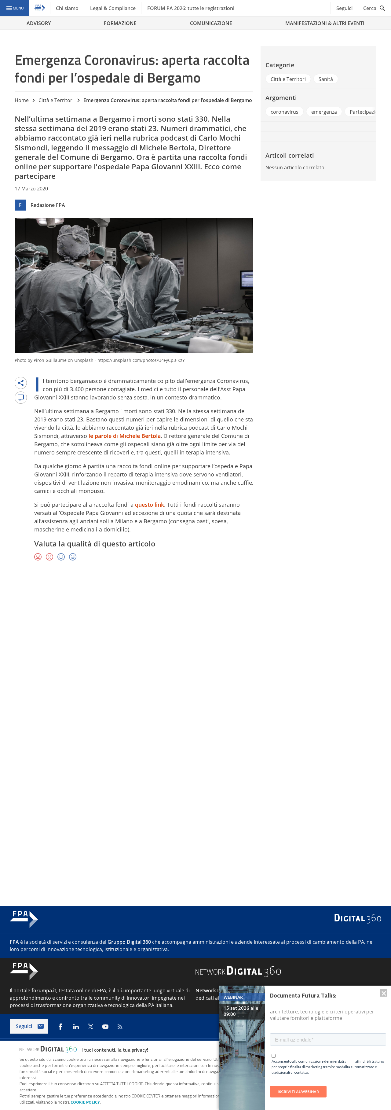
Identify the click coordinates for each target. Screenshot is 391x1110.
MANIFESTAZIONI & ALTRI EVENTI (324, 23)
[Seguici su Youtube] (105, 1026)
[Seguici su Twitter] (90, 1026)
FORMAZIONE (120, 23)
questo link (149, 504)
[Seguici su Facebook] (60, 1026)
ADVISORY (39, 23)
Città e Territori (56, 100)
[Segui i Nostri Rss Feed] (120, 1026)
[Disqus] (195, 655)
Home (22, 100)
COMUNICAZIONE (211, 23)
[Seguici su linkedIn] (76, 1026)
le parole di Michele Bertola (125, 435)
